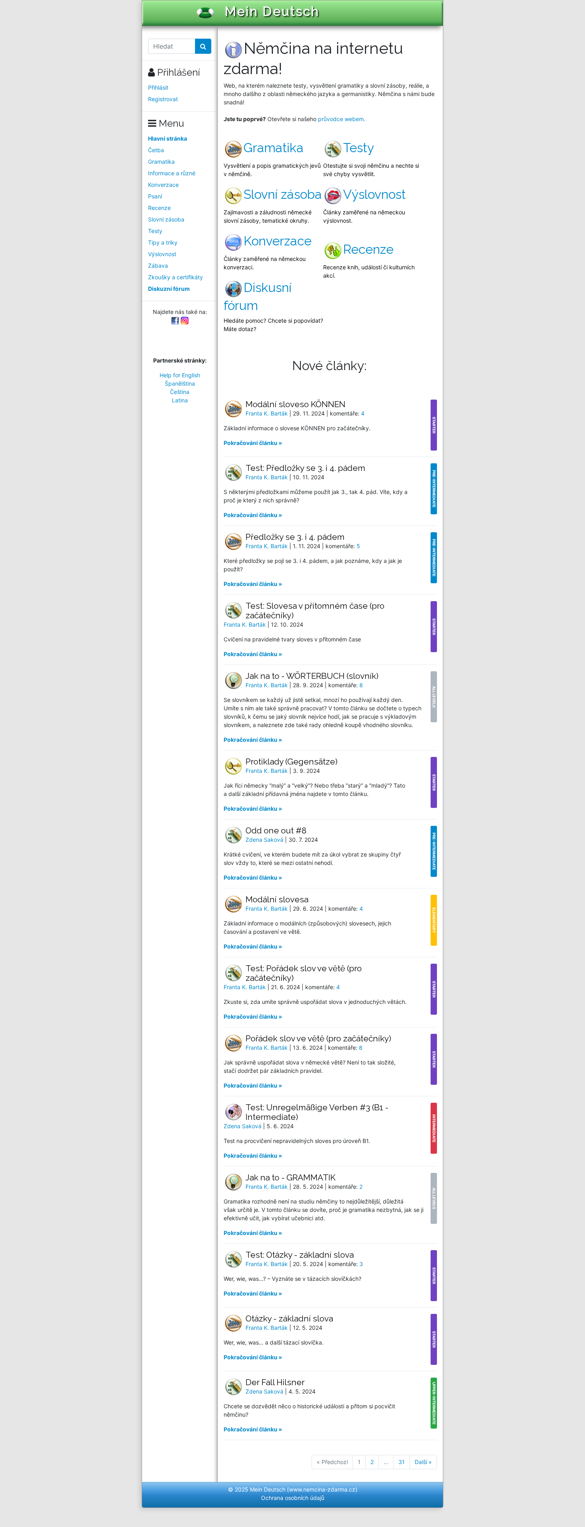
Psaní (155, 196)
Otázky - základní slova (289, 1318)
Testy (155, 230)
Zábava (158, 265)
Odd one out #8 (276, 830)
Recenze (159, 207)
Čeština (179, 391)
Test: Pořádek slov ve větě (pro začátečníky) (304, 973)
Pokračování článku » (253, 442)
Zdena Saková (265, 839)
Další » (423, 1461)
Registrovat (163, 99)
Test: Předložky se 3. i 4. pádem (305, 468)
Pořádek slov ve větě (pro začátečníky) (318, 1038)
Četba (156, 150)
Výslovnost (162, 254)
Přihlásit (158, 87)
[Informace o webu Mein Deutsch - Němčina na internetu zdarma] (234, 48)
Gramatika (161, 161)
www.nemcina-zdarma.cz (322, 1489)
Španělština (180, 383)
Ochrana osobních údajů (292, 1497)
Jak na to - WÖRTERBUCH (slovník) (312, 676)
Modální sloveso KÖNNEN (295, 404)
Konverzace (163, 184)
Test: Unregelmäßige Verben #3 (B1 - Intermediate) (317, 1112)
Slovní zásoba (166, 219)
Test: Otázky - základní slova (300, 1255)
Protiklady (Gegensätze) (291, 761)
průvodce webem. (341, 119)
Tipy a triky (162, 242)
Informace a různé (171, 173)
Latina (180, 400)
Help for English (180, 375)
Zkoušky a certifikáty (175, 277)
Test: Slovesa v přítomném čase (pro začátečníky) (315, 610)
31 (401, 1461)
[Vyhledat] (203, 46)
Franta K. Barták (267, 413)
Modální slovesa (277, 899)
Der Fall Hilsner (275, 1382)
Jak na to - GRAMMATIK (290, 1177)
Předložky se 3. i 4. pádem (295, 537)
